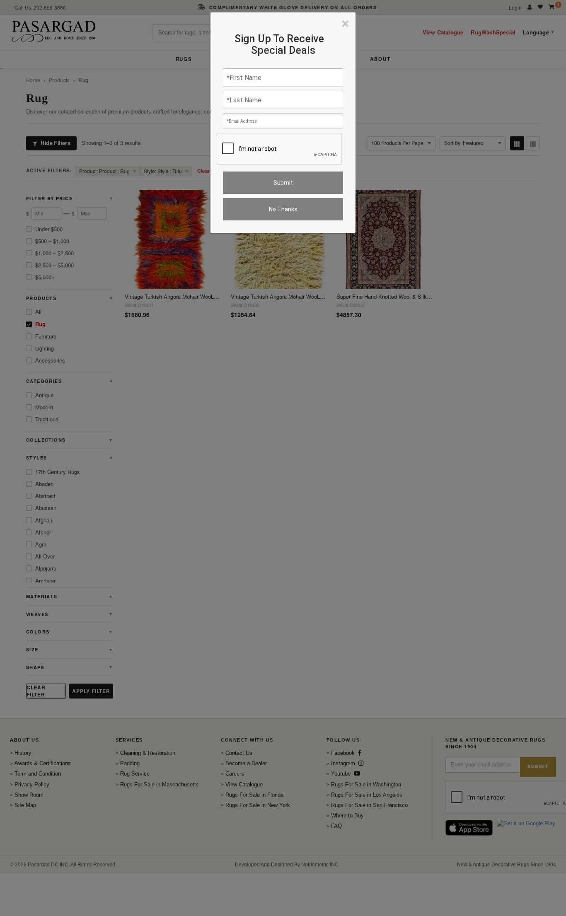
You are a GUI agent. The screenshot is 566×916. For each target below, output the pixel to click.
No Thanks (283, 209)
